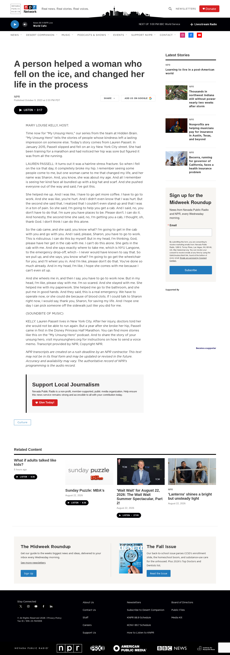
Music (66, 35)
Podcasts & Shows (91, 35)
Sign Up (28, 573)
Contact (166, 35)
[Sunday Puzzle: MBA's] (89, 471)
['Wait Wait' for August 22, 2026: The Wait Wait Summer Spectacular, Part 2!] (141, 471)
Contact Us (89, 610)
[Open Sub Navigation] (21, 35)
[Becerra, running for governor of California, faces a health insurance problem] (176, 158)
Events (118, 35)
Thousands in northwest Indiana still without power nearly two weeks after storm (202, 99)
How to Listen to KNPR (140, 632)
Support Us (89, 632)
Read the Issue (158, 573)
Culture (22, 422)
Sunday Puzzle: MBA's (84, 490)
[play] (15, 24)
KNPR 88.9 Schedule (139, 617)
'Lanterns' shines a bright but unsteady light (190, 496)
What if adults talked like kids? (35, 462)
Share (108, 98)
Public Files (178, 610)
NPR (168, 64)
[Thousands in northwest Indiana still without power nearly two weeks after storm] (176, 92)
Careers (87, 625)
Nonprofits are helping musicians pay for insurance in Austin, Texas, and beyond (201, 132)
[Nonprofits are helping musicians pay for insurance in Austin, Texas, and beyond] (176, 125)
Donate (211, 9)
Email (173, 225)
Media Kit (176, 617)
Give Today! (46, 402)
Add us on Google (136, 98)
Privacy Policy (54, 618)
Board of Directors (182, 602)
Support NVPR (142, 35)
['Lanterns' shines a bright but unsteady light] (192, 471)
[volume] (25, 24)
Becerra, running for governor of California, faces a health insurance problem (201, 164)
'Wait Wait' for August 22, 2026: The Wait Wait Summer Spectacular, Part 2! (139, 496)
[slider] (30, 24)
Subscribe (191, 270)
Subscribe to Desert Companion (145, 610)
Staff (85, 617)
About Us (88, 602)
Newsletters (186, 8)
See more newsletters (33, 562)
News (15, 35)
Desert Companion (40, 35)
